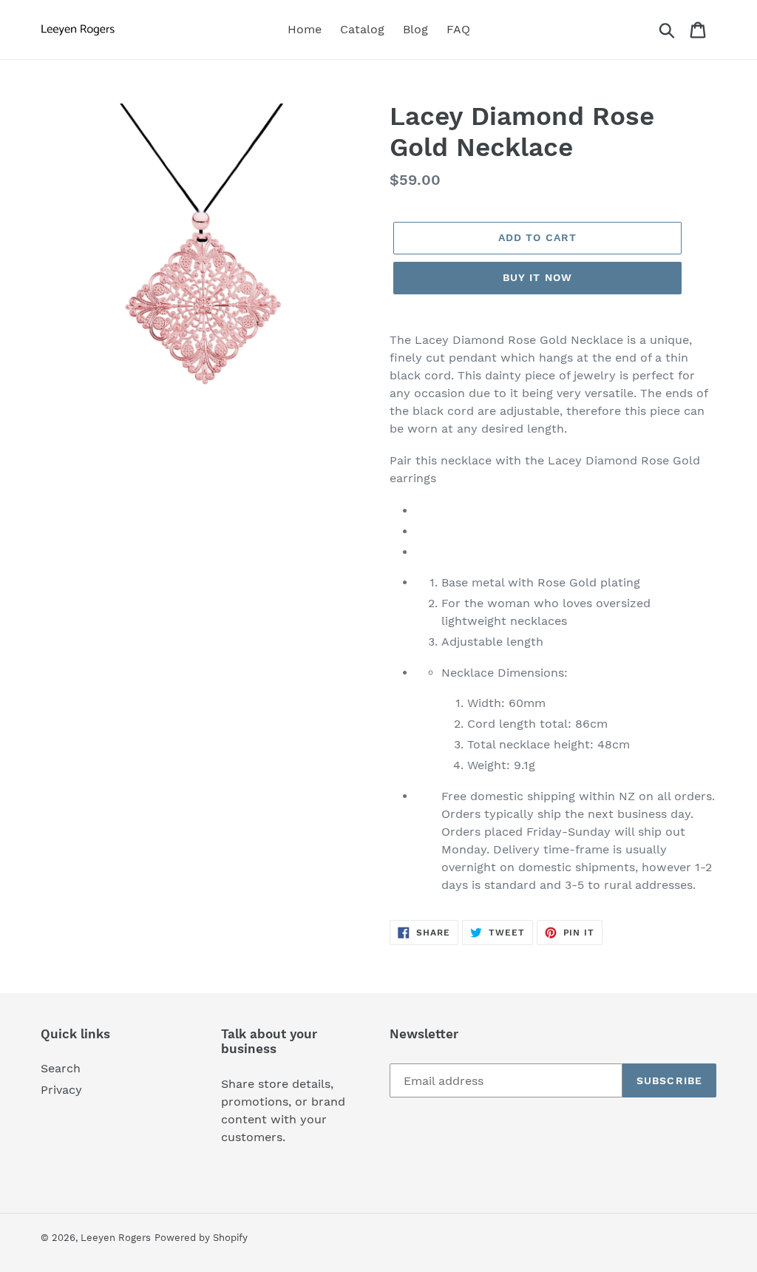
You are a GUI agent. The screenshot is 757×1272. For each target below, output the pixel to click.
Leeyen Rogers (116, 1237)
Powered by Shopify (201, 1237)
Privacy (61, 1090)
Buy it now (537, 277)
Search (61, 1068)
